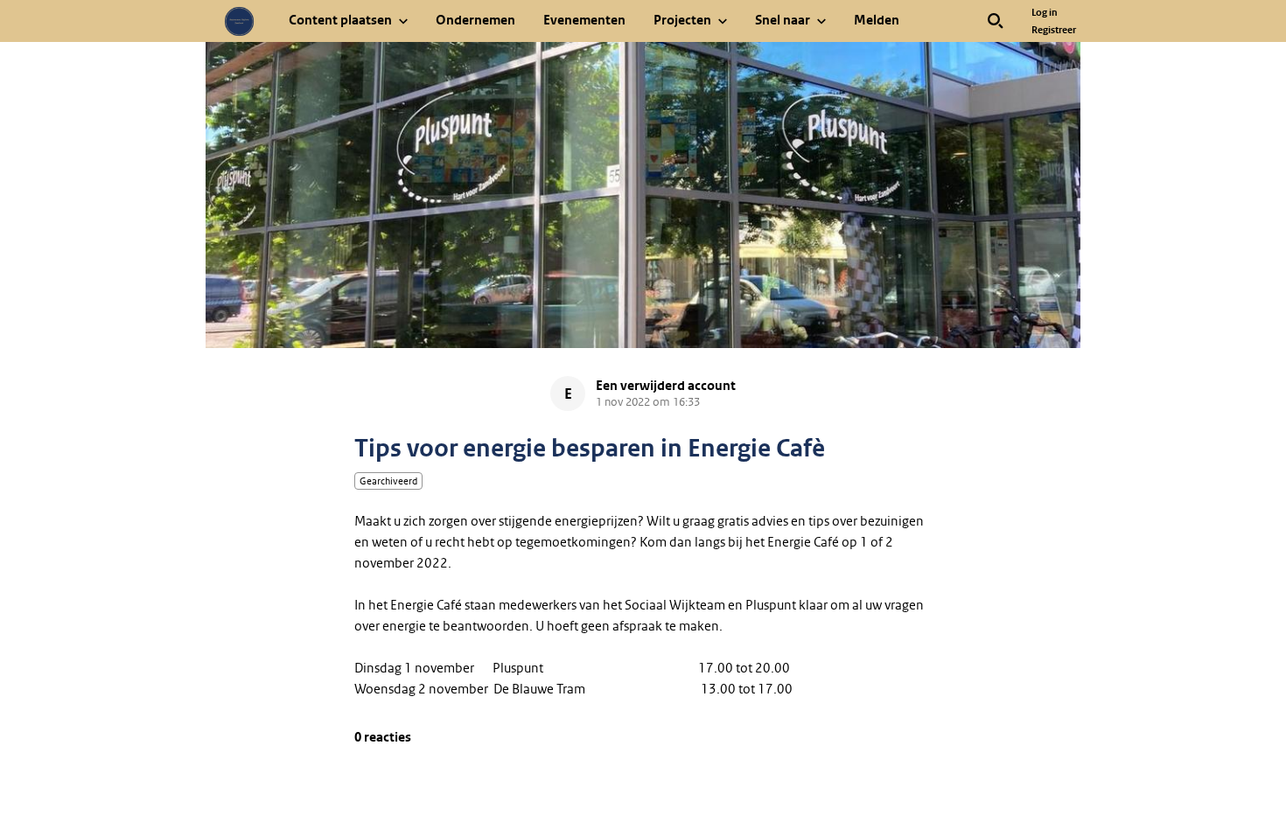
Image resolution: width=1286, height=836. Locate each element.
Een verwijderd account (666, 386)
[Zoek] (996, 21)
